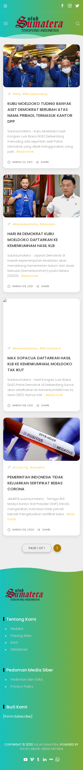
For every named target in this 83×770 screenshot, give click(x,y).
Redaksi (16, 628)
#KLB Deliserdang (35, 94)
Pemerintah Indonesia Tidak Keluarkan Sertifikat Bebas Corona (35, 483)
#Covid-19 (20, 467)
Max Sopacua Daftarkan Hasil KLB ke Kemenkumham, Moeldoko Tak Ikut (39, 363)
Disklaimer (19, 649)
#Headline (37, 467)
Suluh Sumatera (46, 744)
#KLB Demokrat (50, 348)
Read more (25, 151)
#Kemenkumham (25, 224)
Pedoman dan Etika (26, 679)
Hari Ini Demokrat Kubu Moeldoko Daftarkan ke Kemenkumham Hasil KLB (32, 239)
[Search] (78, 23)
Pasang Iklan (20, 635)
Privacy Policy (21, 686)
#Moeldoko (47, 224)
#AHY (16, 94)
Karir (14, 642)
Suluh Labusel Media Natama (41, 749)
